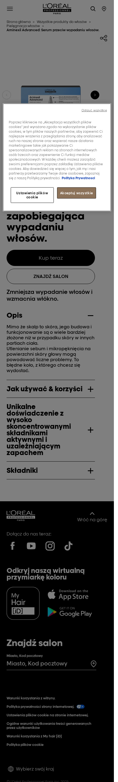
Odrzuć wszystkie (94, 110)
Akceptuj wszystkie (76, 193)
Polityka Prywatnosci (78, 178)
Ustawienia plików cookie (32, 195)
